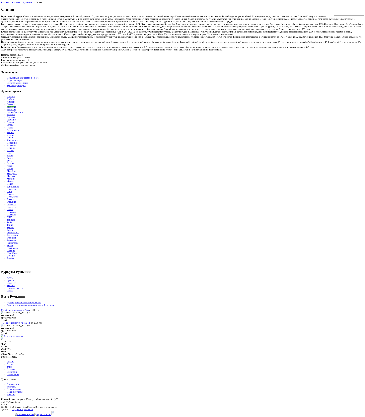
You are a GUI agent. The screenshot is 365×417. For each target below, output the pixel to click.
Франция (11, 238)
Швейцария (12, 248)
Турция (10, 227)
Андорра (11, 102)
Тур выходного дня (16, 85)
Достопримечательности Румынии (24, 302)
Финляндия (12, 235)
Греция (10, 122)
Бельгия (11, 104)
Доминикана (13, 130)
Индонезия (12, 140)
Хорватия (11, 240)
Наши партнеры (15, 392)
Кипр (9, 153)
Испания (11, 148)
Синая (10, 290)
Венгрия (11, 114)
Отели (10, 364)
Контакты (11, 386)
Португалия (12, 196)
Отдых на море (14, 80)
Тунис (10, 225)
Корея (10, 158)
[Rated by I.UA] (57, 414)
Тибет (10, 222)
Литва (10, 168)
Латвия (10, 163)
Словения (11, 214)
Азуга (10, 278)
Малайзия (11, 171)
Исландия (11, 145)
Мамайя (11, 285)
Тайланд (11, 220)
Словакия (11, 212)
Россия (10, 199)
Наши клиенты (14, 389)
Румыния (27, 2)
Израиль (11, 135)
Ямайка (10, 258)
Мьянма (11, 181)
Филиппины (13, 232)
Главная (5, 2)
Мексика (11, 178)
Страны (16, 2)
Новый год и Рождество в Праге (22, 78)
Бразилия (11, 109)
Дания (10, 127)
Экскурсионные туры (17, 83)
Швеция (11, 250)
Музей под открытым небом (15, 310)
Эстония (11, 255)
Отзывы (11, 369)
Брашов (10, 280)
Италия (10, 150)
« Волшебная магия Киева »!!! (16, 323)
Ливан (10, 166)
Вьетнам (11, 117)
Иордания (12, 143)
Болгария (11, 107)
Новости (11, 394)
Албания (11, 99)
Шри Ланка (12, 253)
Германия (11, 119)
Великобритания (15, 112)
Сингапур (12, 207)
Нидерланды (13, 186)
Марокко (11, 176)
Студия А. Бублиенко (22, 409)
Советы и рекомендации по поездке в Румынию (30, 305)
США (9, 217)
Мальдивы (12, 173)
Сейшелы (11, 204)
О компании (13, 384)
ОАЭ (9, 191)
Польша (11, 194)
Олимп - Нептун (15, 288)
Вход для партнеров (13, 336)
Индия (10, 137)
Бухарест (11, 283)
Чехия (10, 245)
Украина (11, 230)
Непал (10, 184)
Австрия (11, 96)
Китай (10, 155)
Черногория (12, 243)
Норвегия (11, 189)
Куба (9, 161)
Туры (9, 367)
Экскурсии (12, 372)
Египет (10, 132)
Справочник (13, 374)
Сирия (10, 209)
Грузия (10, 125)
